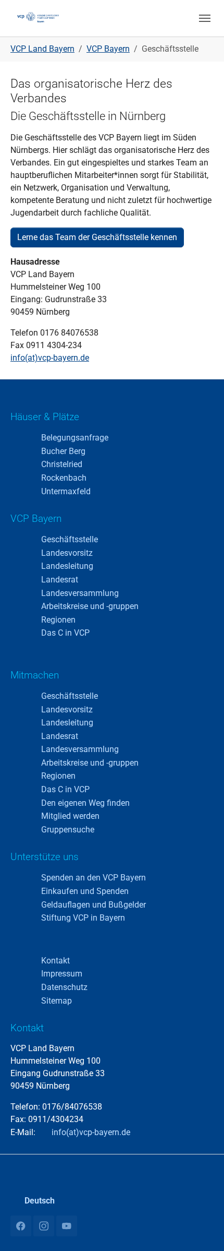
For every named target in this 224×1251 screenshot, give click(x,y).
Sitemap (56, 1001)
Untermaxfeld (66, 491)
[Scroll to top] (201, 1228)
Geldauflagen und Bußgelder (93, 905)
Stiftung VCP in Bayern (83, 918)
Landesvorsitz (67, 553)
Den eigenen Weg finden (85, 803)
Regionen (58, 620)
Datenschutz (64, 987)
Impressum (61, 974)
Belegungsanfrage (74, 438)
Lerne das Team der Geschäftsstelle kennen (97, 237)
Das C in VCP (65, 633)
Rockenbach (63, 478)
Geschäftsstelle (69, 539)
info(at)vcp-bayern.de (49, 358)
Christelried (61, 464)
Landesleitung (67, 566)
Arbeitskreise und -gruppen (90, 606)
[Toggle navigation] (205, 18)
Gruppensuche (67, 830)
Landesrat (59, 580)
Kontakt (55, 961)
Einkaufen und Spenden (85, 891)
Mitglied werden (70, 816)
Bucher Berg (63, 451)
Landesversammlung (80, 593)
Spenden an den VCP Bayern (93, 878)
